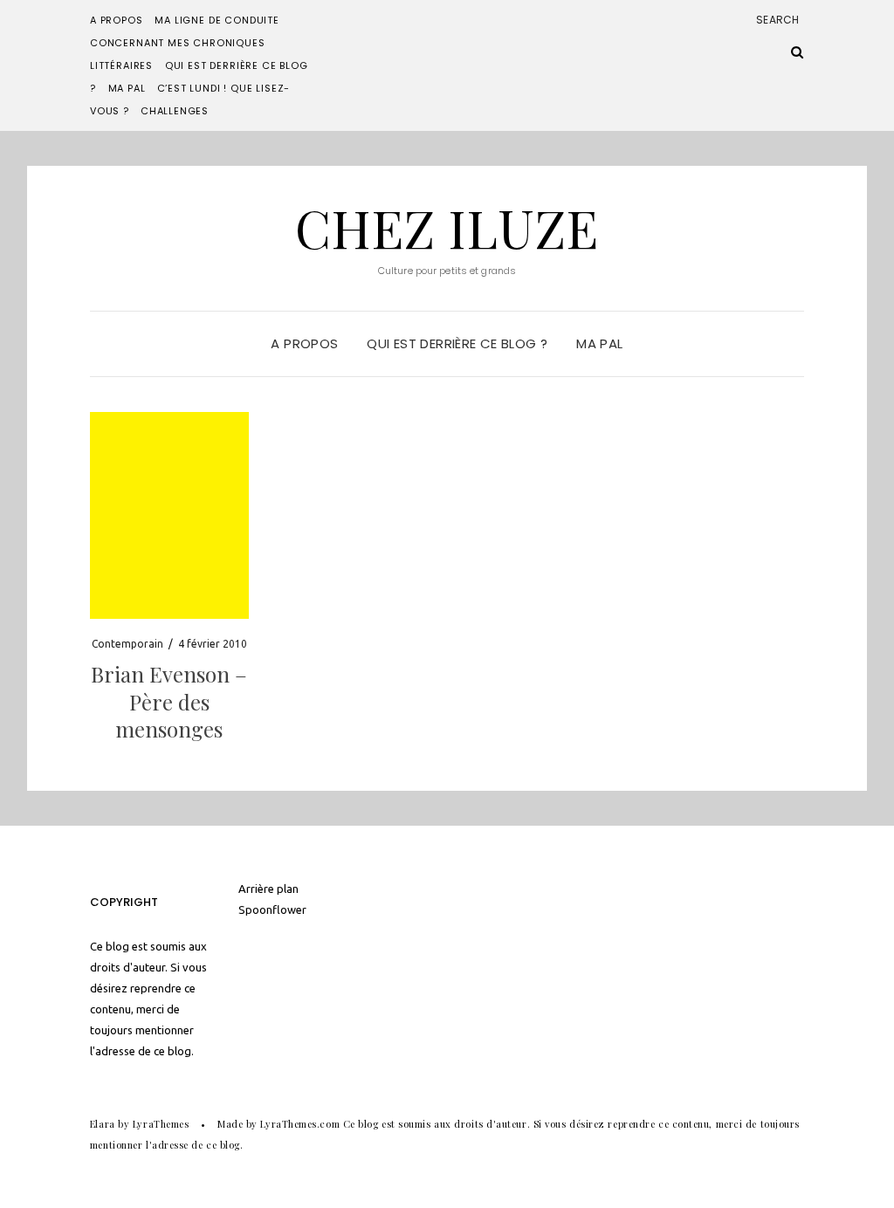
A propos (116, 20)
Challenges (175, 111)
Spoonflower (272, 909)
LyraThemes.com (300, 1123)
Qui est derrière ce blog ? (457, 343)
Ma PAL (127, 88)
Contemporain (127, 643)
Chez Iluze (446, 227)
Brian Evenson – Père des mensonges (169, 701)
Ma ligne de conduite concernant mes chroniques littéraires (184, 42)
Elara (102, 1123)
